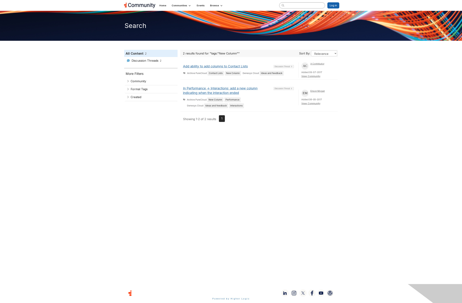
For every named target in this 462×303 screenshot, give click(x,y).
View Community (310, 76)
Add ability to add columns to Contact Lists (215, 66)
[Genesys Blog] (330, 293)
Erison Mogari (317, 91)
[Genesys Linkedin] (285, 293)
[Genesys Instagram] (294, 293)
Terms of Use (218, 293)
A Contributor (317, 63)
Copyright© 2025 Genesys (155, 293)
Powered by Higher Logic (231, 298)
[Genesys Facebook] (312, 293)
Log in (333, 5)
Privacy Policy (243, 293)
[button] (181, 5)
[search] (283, 5)
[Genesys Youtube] (321, 293)
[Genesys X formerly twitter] (303, 293)
